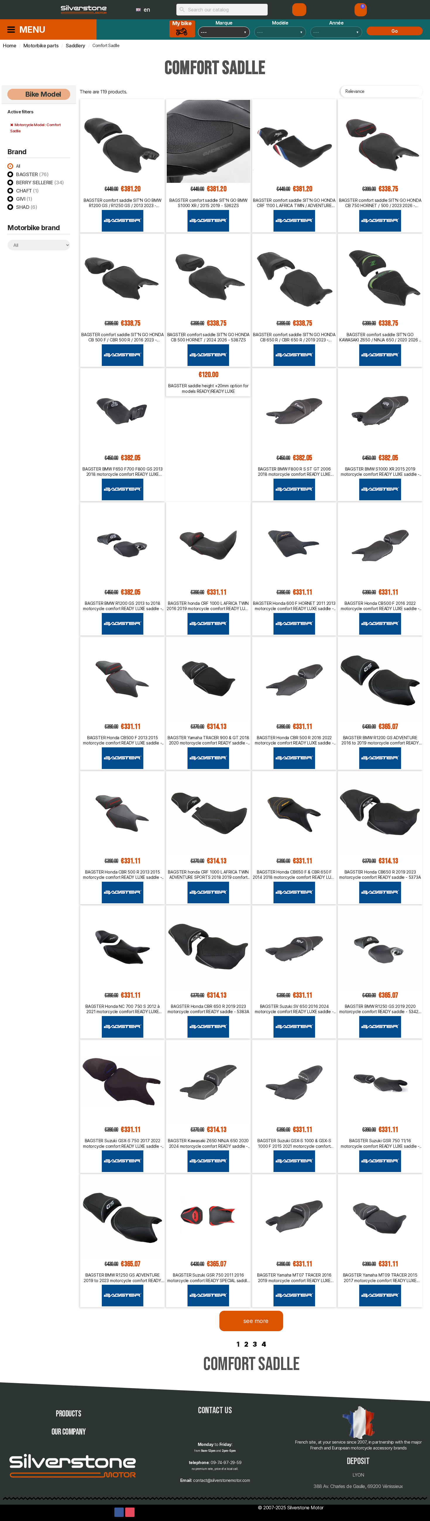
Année (336, 23)
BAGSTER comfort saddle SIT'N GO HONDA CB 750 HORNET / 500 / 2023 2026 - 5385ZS (380, 203)
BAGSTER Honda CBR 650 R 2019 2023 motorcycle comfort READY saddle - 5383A (208, 1009)
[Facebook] (119, 1512)
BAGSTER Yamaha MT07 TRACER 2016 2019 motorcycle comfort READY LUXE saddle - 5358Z (294, 1277)
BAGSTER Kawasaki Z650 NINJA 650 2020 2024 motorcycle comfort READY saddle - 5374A (208, 1143)
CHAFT (27, 191)
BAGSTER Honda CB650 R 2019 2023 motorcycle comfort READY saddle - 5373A (380, 874)
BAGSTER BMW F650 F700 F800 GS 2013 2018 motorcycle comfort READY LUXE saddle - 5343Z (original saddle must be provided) (122, 471)
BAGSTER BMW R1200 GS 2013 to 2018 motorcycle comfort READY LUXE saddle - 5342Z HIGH (122, 606)
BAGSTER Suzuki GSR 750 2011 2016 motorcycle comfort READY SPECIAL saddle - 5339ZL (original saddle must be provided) (208, 1277)
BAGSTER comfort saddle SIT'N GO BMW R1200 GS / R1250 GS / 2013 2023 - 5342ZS (122, 203)
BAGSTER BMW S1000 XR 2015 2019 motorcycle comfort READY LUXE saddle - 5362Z (380, 471)
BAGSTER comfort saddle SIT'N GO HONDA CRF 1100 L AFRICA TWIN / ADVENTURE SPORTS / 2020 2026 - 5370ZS (294, 203)
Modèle (280, 23)
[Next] (420, 1344)
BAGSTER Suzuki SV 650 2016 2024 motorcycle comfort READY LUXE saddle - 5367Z (294, 1009)
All (18, 166)
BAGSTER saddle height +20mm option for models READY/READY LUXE (208, 388)
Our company (68, 1432)
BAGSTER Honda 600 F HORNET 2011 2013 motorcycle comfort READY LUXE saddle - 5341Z (294, 606)
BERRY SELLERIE (40, 182)
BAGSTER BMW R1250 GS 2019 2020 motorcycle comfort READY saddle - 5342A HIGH (380, 1009)
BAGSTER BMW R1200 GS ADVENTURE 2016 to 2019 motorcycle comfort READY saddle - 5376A (380, 740)
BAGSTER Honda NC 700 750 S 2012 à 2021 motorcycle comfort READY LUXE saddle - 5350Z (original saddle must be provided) (122, 1009)
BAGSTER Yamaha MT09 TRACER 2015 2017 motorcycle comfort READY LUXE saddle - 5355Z (380, 1277)
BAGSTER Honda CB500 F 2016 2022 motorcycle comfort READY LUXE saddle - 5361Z (380, 606)
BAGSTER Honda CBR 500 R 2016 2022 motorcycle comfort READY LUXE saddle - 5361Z (294, 740)
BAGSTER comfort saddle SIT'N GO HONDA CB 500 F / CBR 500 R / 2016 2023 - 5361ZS (122, 337)
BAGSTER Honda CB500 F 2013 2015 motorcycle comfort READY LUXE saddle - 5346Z (122, 740)
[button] (361, 9)
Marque (224, 23)
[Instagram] (130, 1512)
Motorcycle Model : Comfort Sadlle (35, 127)
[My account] (299, 9)
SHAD (26, 207)
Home (9, 45)
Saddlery (75, 45)
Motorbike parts (41, 45)
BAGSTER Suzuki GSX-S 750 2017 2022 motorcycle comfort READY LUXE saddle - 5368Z (122, 1143)
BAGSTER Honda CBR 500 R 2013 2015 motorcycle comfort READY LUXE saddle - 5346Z (122, 874)
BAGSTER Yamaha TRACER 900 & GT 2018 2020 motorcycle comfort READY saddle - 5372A (208, 740)
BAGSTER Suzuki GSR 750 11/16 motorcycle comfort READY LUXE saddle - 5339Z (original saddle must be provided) (380, 1143)
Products (68, 1414)
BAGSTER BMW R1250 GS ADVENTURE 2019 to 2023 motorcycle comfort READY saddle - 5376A (122, 1277)
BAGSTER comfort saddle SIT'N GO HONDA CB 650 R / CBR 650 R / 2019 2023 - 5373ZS (294, 337)
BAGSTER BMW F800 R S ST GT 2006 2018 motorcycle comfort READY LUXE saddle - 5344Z (294, 471)
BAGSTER (32, 174)
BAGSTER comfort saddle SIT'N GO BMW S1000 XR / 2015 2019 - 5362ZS (208, 203)
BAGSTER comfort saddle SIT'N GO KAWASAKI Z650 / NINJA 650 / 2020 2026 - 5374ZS (380, 337)
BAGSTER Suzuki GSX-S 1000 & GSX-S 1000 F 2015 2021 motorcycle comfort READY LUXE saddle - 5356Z (294, 1143)
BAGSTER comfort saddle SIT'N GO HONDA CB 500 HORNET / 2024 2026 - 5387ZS (208, 337)
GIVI (24, 199)
